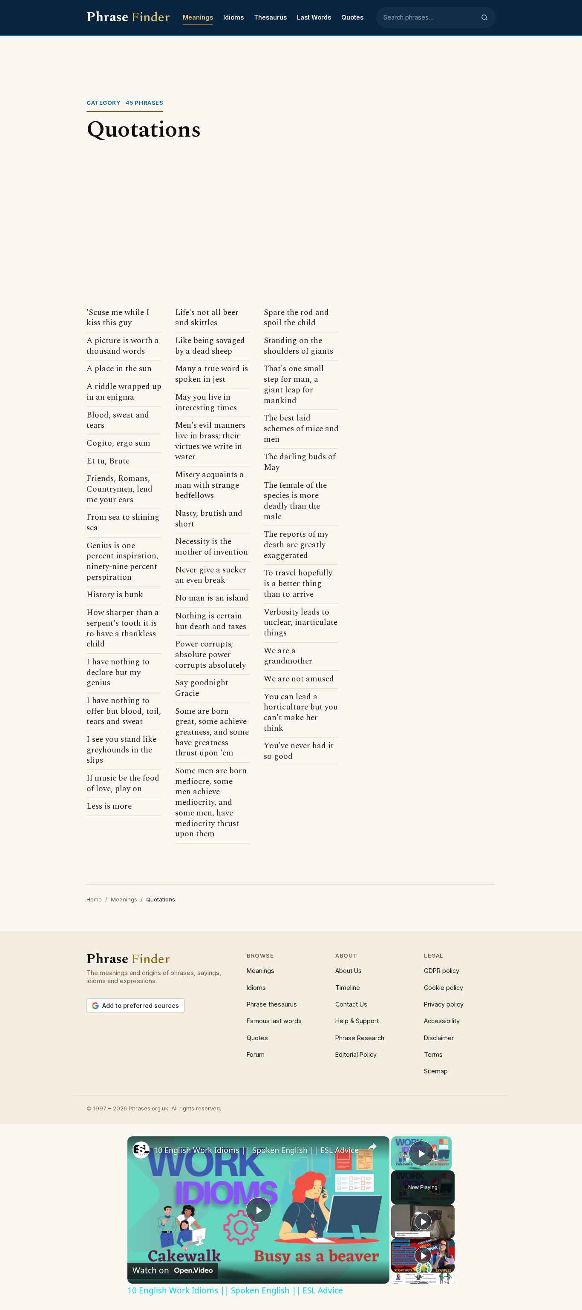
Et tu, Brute (108, 461)
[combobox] (429, 17)
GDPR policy (441, 970)
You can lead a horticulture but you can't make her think (301, 713)
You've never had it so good (299, 751)
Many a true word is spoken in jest (211, 374)
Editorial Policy (356, 1054)
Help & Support (357, 1020)
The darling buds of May (299, 462)
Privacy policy (444, 1004)
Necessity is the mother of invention (211, 547)
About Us (348, 970)
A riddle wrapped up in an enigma (123, 392)
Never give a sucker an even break (210, 575)
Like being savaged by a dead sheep (210, 346)
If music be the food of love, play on (122, 783)
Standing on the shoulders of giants (298, 346)
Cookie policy (443, 987)
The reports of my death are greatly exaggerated (296, 545)
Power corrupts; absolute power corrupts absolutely (210, 655)
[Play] (423, 1221)
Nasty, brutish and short (208, 519)
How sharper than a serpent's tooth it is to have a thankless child (122, 629)
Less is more (109, 806)
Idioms (233, 17)
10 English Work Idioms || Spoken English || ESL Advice (256, 1150)
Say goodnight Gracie (201, 688)
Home (94, 899)
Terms (433, 1054)
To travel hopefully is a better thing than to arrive (298, 584)
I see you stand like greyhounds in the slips (121, 750)
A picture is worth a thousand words (122, 346)
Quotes (352, 17)
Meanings (198, 17)
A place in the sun (119, 369)
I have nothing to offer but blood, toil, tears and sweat (123, 711)
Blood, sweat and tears (117, 420)
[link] (141, 1149)
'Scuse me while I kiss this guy (118, 318)
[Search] (484, 17)
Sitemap (436, 1071)
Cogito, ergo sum (118, 443)
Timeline (347, 987)
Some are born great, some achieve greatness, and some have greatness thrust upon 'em (212, 732)
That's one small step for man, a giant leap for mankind (294, 385)
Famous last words (274, 1020)
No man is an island (211, 598)
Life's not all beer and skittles (207, 318)
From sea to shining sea (122, 522)
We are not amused (299, 679)
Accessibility (442, 1020)
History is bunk (114, 595)
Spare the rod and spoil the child (296, 318)
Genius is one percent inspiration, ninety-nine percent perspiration (122, 562)
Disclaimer (439, 1037)
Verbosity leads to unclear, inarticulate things (300, 623)
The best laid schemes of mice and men (301, 429)
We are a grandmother (288, 656)
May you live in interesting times (206, 402)
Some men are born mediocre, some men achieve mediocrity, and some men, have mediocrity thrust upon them (211, 803)
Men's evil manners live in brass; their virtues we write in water (210, 441)
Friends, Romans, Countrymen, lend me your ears (119, 489)
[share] (372, 1146)
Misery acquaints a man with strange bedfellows (209, 485)
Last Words (314, 17)
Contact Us (351, 1004)
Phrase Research (359, 1037)
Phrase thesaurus (272, 1004)
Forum (256, 1054)
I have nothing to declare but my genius (118, 673)
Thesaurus (270, 17)
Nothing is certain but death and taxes (210, 621)
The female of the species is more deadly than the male (295, 502)
